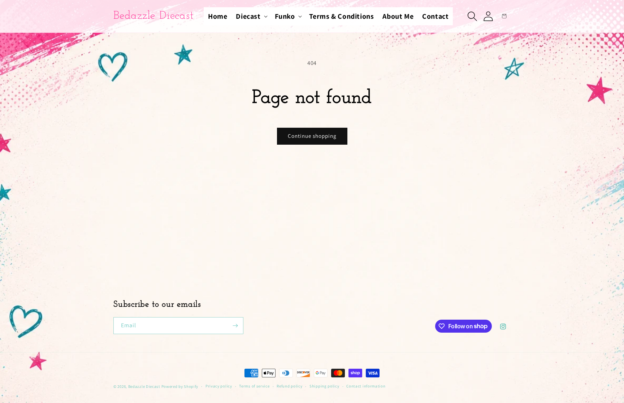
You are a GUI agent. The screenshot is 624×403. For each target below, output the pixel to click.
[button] (250, 16)
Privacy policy (218, 386)
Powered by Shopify (180, 386)
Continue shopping (312, 135)
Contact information (365, 386)
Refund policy (289, 386)
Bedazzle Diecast (144, 386)
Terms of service (254, 386)
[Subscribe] (235, 325)
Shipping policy (324, 386)
